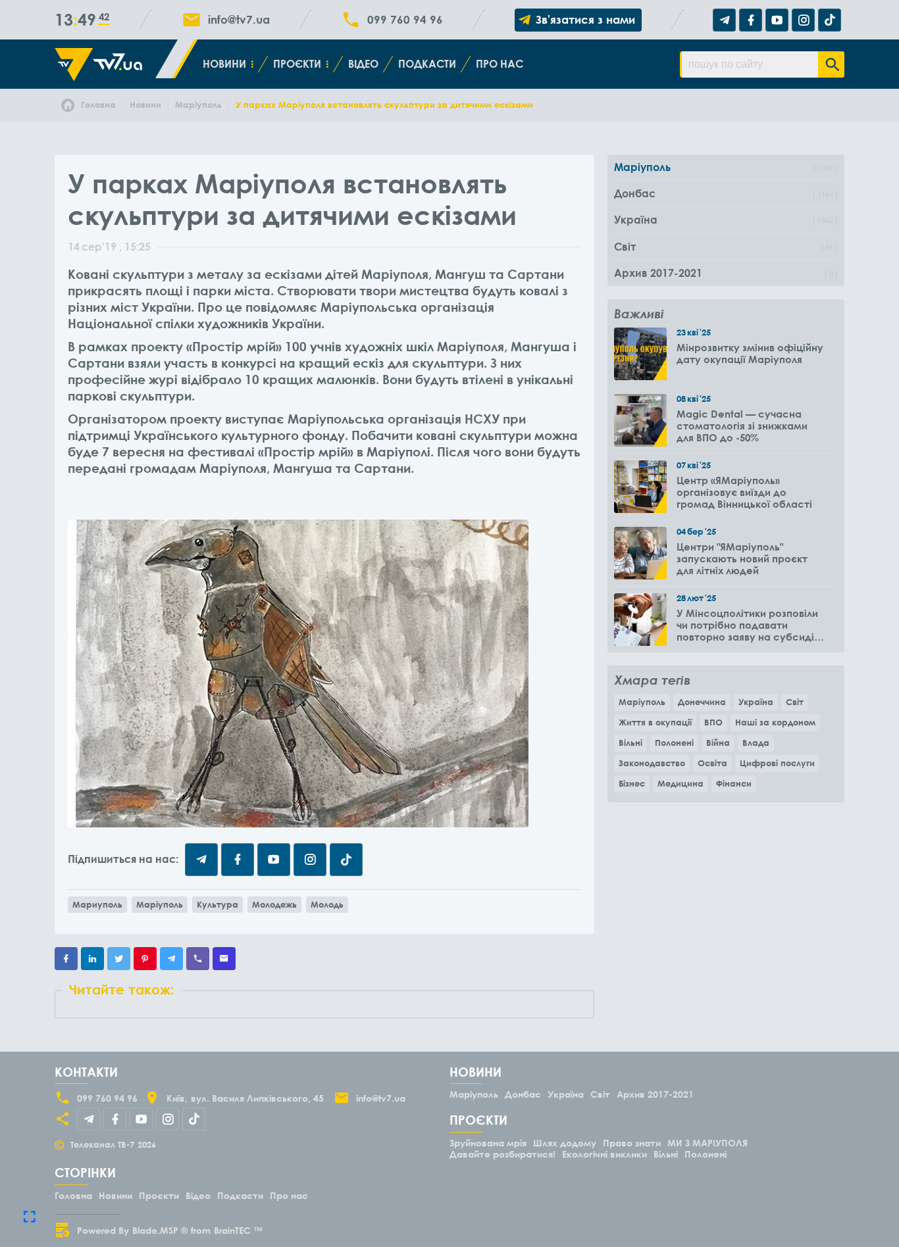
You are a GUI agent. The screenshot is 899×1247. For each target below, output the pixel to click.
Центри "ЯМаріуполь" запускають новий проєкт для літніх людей (742, 558)
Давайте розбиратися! (502, 1154)
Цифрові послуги (777, 763)
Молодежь (274, 904)
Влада (755, 742)
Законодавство (652, 763)
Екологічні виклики (604, 1154)
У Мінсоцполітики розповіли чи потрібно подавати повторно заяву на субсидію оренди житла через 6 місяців (750, 625)
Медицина (680, 783)
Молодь (327, 904)
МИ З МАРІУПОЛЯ (707, 1142)
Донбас (523, 1094)
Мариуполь (97, 904)
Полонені (674, 742)
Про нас (499, 63)
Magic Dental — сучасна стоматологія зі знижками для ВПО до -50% (742, 425)
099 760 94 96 (405, 19)
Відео (363, 63)
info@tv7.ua (239, 19)
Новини (224, 63)
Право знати (632, 1142)
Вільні (630, 742)
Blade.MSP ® (160, 1230)
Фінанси (734, 783)
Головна (73, 1195)
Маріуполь (159, 904)
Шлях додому (564, 1142)
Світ (795, 702)
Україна (755, 702)
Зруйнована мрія (488, 1142)
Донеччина (702, 702)
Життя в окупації (655, 722)
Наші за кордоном (775, 722)
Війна (718, 742)
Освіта (712, 763)
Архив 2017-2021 (655, 1094)
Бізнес (632, 783)
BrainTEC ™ (238, 1230)
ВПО (713, 722)
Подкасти (427, 63)
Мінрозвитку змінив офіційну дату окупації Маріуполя (750, 353)
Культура (217, 904)
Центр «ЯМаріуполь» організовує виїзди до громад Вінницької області (744, 492)
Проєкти (297, 63)
